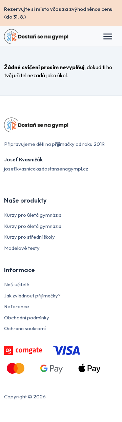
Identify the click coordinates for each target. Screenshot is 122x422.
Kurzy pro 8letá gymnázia (32, 215)
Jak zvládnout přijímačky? (32, 295)
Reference (16, 306)
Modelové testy (22, 248)
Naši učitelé (16, 284)
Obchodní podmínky (26, 317)
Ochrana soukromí (25, 328)
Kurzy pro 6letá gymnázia (32, 226)
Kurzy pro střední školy (29, 237)
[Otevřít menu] (111, 36)
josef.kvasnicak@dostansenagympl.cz (46, 168)
